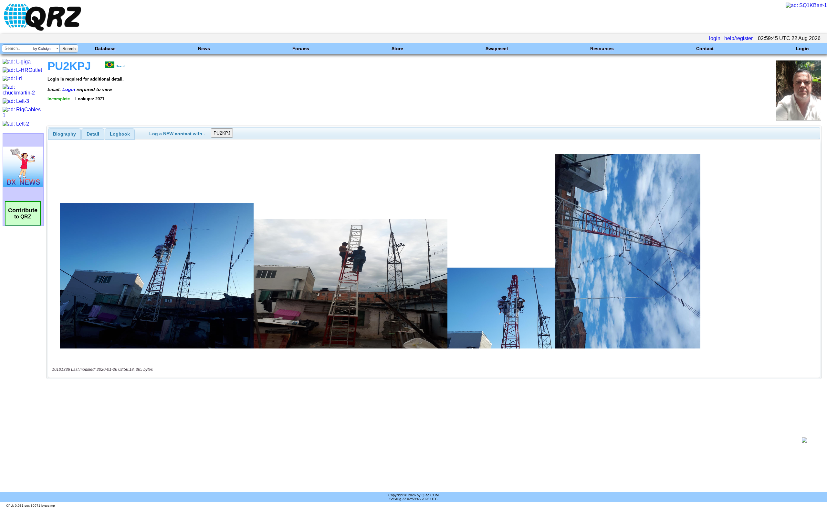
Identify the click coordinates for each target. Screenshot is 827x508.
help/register (738, 38)
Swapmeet (497, 48)
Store (397, 48)
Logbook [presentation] (120, 134)
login (714, 38)
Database (105, 48)
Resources (602, 48)
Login (802, 48)
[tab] (64, 133)
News (204, 48)
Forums (300, 48)
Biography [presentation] (64, 134)
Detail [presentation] (93, 134)
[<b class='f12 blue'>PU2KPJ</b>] (798, 119)
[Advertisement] (422, 440)
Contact (705, 48)
